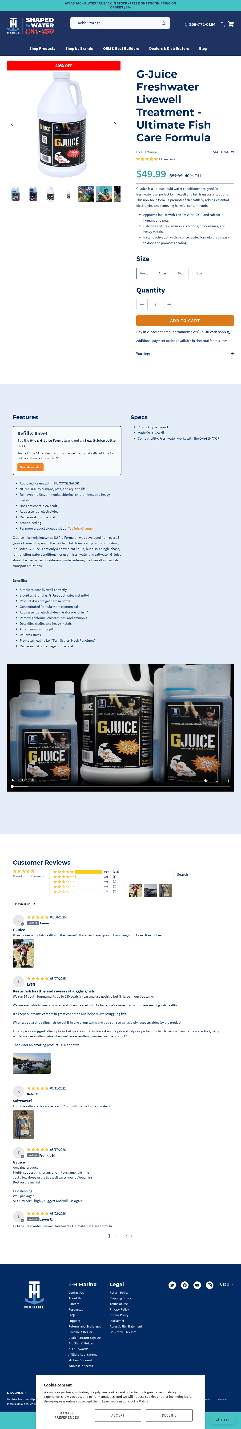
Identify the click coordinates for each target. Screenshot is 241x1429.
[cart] (231, 24)
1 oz (199, 273)
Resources (75, 1309)
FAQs (71, 1315)
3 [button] (120, 1236)
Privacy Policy (119, 1309)
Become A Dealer (80, 1332)
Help (226, 1419)
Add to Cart (185, 320)
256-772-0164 (202, 24)
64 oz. (144, 273)
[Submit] (163, 22)
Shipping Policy (120, 1298)
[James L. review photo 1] (23, 953)
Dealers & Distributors (169, 48)
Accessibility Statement (126, 1326)
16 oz (162, 273)
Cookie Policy (138, 1401)
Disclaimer (117, 1321)
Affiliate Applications (82, 1354)
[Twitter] (172, 1285)
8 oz (181, 273)
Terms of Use (119, 1304)
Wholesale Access (80, 1366)
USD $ (224, 1284)
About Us (74, 1298)
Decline (169, 1415)
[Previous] (12, 124)
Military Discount (80, 1360)
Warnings (143, 353)
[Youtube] (197, 1285)
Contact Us (76, 1292)
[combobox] (120, 23)
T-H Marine (149, 152)
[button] (147, 159)
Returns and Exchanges (84, 1326)
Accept (118, 1415)
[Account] (222, 24)
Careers (73, 1304)
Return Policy (119, 1292)
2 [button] (115, 1236)
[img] (38, 917)
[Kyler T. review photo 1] (23, 1124)
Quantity (150, 289)
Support (74, 1321)
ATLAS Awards (78, 1349)
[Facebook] (185, 1285)
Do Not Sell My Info (123, 1332)
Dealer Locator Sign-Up (84, 1337)
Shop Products (42, 48)
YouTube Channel (80, 528)
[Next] (115, 124)
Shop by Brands (79, 48)
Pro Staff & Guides (81, 1343)
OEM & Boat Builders (121, 48)
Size (142, 258)
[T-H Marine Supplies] (30, 26)
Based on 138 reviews (28, 876)
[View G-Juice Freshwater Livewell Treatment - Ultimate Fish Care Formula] (15, 194)
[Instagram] (209, 1285)
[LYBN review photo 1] (32, 1063)
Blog (203, 48)
